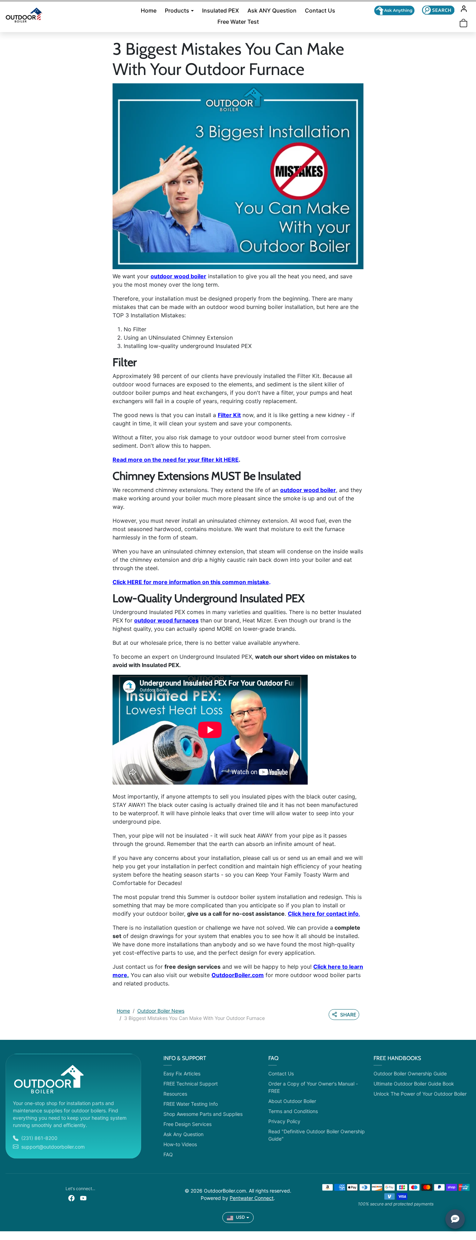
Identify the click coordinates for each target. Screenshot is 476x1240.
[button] (438, 9)
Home (148, 10)
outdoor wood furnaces (166, 620)
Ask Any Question (183, 1134)
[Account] (463, 8)
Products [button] (177, 10)
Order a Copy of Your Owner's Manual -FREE (313, 1087)
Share (348, 1015)
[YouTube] (83, 1197)
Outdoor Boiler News (160, 1011)
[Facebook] (71, 1197)
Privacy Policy (284, 1121)
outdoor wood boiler (178, 276)
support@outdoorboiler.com (53, 1147)
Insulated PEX (220, 10)
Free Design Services (187, 1124)
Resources (175, 1094)
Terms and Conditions (293, 1111)
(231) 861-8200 (39, 1138)
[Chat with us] (394, 10)
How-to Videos (180, 1144)
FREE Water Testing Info (190, 1104)
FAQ (168, 1154)
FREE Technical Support (190, 1084)
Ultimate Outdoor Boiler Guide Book (414, 1084)
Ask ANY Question (272, 10)
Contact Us (320, 10)
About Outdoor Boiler (292, 1101)
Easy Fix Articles (181, 1073)
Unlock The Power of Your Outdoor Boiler (420, 1094)
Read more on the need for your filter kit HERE (176, 459)
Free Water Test (238, 21)
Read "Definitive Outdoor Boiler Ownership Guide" (316, 1135)
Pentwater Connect (252, 1198)
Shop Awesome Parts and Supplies (203, 1114)
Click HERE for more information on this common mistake (191, 582)
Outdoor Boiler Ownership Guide (410, 1073)
